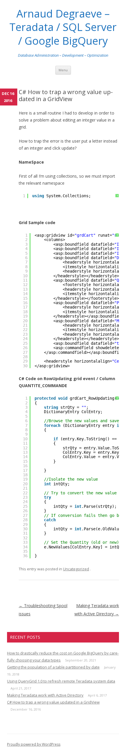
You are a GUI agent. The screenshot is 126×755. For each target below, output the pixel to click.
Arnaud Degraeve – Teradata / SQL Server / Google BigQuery (63, 27)
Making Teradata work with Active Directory (45, 695)
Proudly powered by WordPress (33, 744)
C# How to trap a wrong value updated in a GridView (53, 702)
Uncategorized (76, 569)
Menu (63, 70)
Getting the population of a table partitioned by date (53, 667)
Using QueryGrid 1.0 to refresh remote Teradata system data (61, 681)
